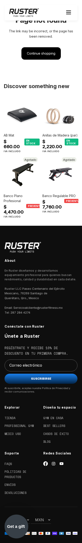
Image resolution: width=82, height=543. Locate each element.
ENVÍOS (10, 484)
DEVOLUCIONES (15, 492)
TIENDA (10, 418)
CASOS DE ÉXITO (56, 434)
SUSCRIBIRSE (41, 378)
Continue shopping (41, 53)
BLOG (47, 441)
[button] (16, 526)
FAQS (8, 464)
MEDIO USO (13, 434)
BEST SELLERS (54, 425)
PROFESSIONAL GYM (19, 425)
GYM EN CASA (53, 418)
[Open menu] (68, 12)
